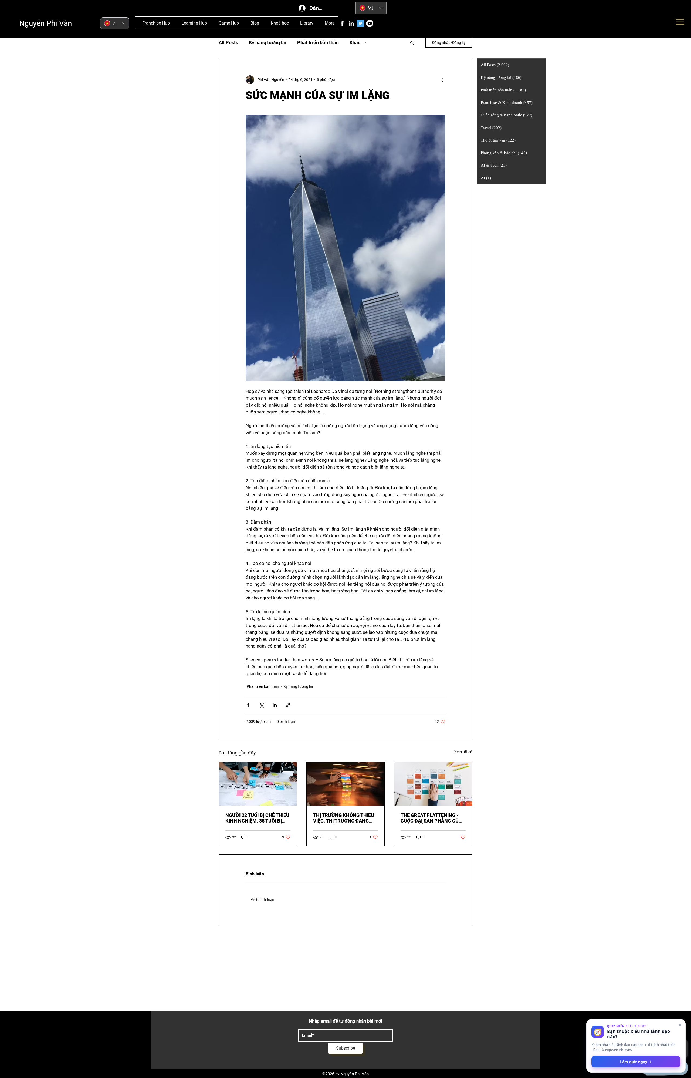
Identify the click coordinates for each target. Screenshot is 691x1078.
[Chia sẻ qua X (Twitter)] (261, 705)
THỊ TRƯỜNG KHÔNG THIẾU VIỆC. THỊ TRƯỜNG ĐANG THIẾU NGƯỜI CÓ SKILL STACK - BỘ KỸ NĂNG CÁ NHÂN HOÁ (343, 818)
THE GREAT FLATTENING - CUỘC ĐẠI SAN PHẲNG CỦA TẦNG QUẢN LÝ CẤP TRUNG (431, 818)
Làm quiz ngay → (636, 1061)
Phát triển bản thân (318, 42)
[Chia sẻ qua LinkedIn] (274, 705)
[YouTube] (369, 23)
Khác (355, 42)
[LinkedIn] (351, 23)
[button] (412, 43)
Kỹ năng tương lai (267, 42)
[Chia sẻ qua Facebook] (248, 705)
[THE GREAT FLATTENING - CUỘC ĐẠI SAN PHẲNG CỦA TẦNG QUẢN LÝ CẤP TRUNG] (433, 784)
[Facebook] (342, 23)
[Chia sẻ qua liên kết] (287, 705)
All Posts (228, 42)
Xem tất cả (463, 752)
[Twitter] (360, 23)
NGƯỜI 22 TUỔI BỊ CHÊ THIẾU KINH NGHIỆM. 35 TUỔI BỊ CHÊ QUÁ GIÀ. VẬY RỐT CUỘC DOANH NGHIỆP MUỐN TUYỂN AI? (257, 818)
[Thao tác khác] (442, 79)
